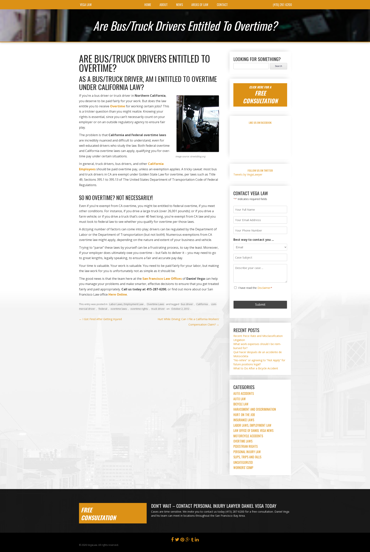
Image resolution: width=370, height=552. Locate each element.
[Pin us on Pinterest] (182, 540)
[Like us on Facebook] (172, 540)
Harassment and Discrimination (254, 409)
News (179, 4)
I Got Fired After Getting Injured (100, 319)
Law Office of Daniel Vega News (253, 430)
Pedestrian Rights (245, 446)
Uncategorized (243, 462)
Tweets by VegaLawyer (247, 174)
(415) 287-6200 (282, 4)
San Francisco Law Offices (162, 278)
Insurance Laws (243, 420)
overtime (117, 106)
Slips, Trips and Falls (247, 457)
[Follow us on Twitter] (177, 540)
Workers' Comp (243, 467)
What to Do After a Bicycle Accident (255, 368)
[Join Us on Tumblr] (192, 540)
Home (147, 4)
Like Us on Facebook (260, 122)
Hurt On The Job (244, 414)
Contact (222, 4)
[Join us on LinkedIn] (197, 540)
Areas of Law (199, 4)
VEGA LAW (86, 4)
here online (117, 294)
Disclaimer (264, 288)
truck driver (158, 308)
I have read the (255, 288)
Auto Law (239, 399)
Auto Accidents (243, 393)
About (164, 4)
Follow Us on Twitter (260, 170)
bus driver (187, 304)
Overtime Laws (155, 304)
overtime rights (139, 308)
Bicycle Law (240, 404)
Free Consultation (98, 513)
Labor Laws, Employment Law (126, 304)
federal (102, 308)
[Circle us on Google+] (188, 540)
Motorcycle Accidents (248, 436)
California (202, 304)
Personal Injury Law (247, 451)
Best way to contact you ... (253, 239)
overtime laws (119, 308)
